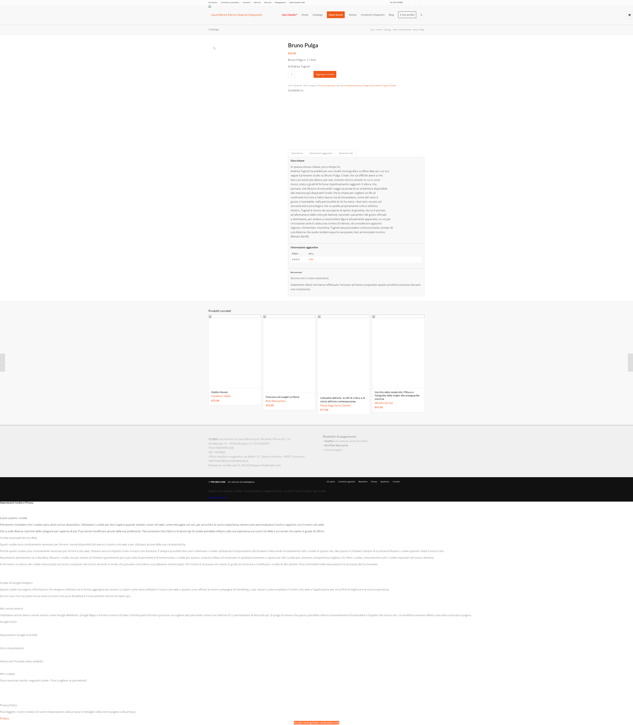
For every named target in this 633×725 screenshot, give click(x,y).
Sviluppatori (280, 2)
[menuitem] (214, 2)
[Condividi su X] (290, 99)
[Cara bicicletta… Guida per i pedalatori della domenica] (630, 363)
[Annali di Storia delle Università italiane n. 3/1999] (2, 363)
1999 (310, 259)
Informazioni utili (297, 2)
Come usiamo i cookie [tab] (13, 518)
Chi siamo (213, 2)
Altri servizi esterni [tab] (11, 608)
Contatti (246, 2)
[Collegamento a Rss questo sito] (422, 2)
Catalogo (214, 29)
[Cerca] (421, 15)
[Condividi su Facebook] (290, 94)
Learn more (219, 497)
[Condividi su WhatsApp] (290, 104)
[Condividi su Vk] (290, 121)
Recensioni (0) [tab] (346, 153)
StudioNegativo (248, 482)
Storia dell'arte (376, 85)
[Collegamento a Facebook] (412, 2)
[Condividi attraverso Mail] (290, 131)
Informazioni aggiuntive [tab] (320, 153)
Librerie (257, 2)
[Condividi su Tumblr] (290, 117)
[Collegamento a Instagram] (417, 2)
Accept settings (303, 723)
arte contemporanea (348, 85)
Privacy (4, 718)
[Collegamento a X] (407, 2)
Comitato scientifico (230, 2)
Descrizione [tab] (297, 153)
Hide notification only (326, 723)
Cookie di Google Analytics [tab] (16, 583)
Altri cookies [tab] (7, 674)
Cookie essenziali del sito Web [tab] (18, 538)
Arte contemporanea (326, 85)
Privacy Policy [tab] (8, 705)
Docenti (267, 2)
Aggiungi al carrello (325, 74)
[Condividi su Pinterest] (290, 108)
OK (210, 497)
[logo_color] (238, 15)
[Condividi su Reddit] (290, 126)
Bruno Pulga (363, 85)
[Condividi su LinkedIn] (290, 113)
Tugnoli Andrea (389, 85)
